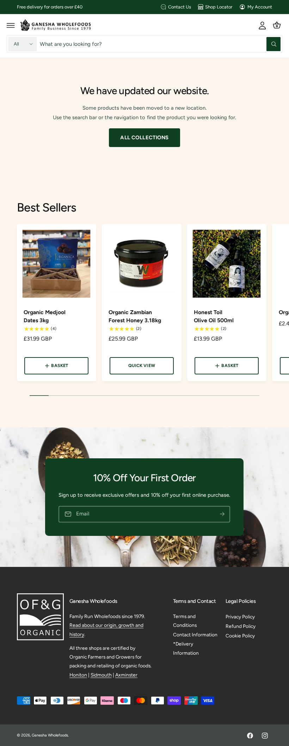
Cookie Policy (240, 635)
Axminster (126, 675)
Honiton (78, 675)
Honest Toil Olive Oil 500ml (214, 316)
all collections (144, 137)
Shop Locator (218, 7)
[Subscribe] (222, 514)
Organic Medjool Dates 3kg (45, 316)
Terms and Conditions (185, 620)
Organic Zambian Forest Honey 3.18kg (135, 316)
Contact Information (195, 634)
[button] (11, 25)
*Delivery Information (186, 648)
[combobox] (160, 44)
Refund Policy (241, 626)
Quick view (141, 365)
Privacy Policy (240, 616)
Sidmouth (101, 675)
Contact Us (179, 7)
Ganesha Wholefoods (50, 735)
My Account (259, 7)
